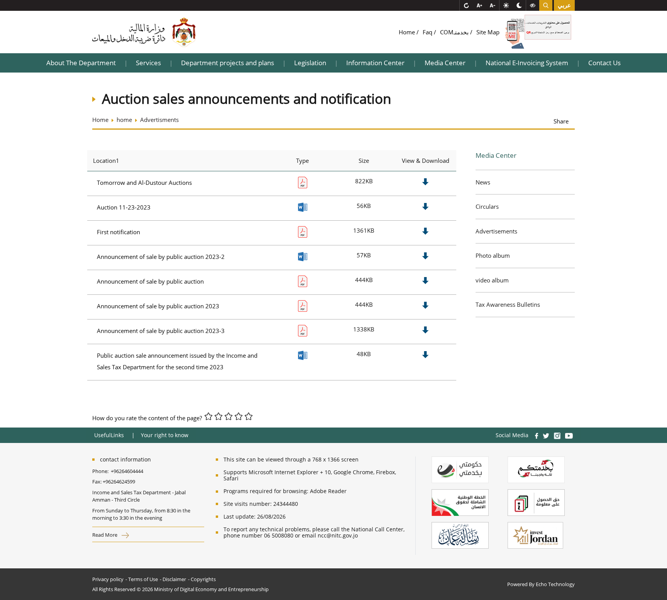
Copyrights (203, 579)
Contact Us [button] (604, 62)
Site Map (487, 32)
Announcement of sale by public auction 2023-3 (161, 331)
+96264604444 (127, 471)
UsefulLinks (109, 435)
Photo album (493, 255)
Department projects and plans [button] (227, 62)
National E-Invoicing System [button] (527, 62)
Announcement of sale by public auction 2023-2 (161, 256)
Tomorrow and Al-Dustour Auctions (144, 182)
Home (407, 32)
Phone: (101, 471)
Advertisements (496, 231)
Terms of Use (143, 579)
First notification (118, 232)
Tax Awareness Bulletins (508, 304)
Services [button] (148, 62)
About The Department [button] (81, 62)
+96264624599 (119, 481)
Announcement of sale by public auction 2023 (158, 306)
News (483, 182)
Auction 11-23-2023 (124, 207)
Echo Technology (555, 584)
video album (492, 280)
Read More (105, 534)
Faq (428, 32)
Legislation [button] (310, 62)
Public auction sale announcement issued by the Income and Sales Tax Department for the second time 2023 (177, 361)
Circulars (487, 206)
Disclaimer (174, 579)
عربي (564, 5)
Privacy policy (108, 579)
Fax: (97, 481)
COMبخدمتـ (455, 32)
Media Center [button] (445, 62)
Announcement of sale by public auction (150, 281)
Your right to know (164, 435)
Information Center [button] (375, 62)
